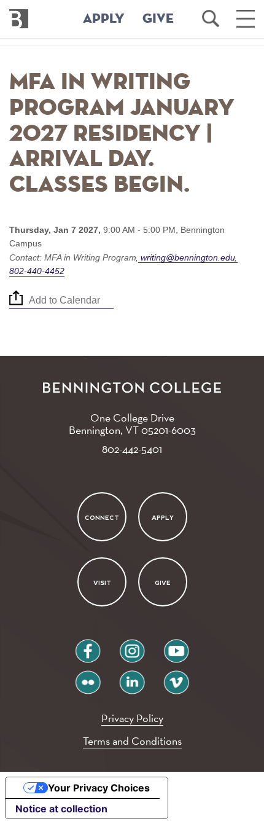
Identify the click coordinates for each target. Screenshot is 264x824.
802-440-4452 (36, 271)
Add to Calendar (64, 300)
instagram (132, 646)
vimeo (176, 677)
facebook (87, 646)
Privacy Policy (132, 718)
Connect (102, 517)
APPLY (104, 19)
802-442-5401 (132, 449)
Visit (102, 582)
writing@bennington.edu (188, 257)
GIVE (158, 19)
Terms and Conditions (132, 741)
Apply (163, 517)
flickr (88, 677)
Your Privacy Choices (99, 788)
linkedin (132, 677)
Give (163, 582)
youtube (176, 646)
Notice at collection (61, 808)
